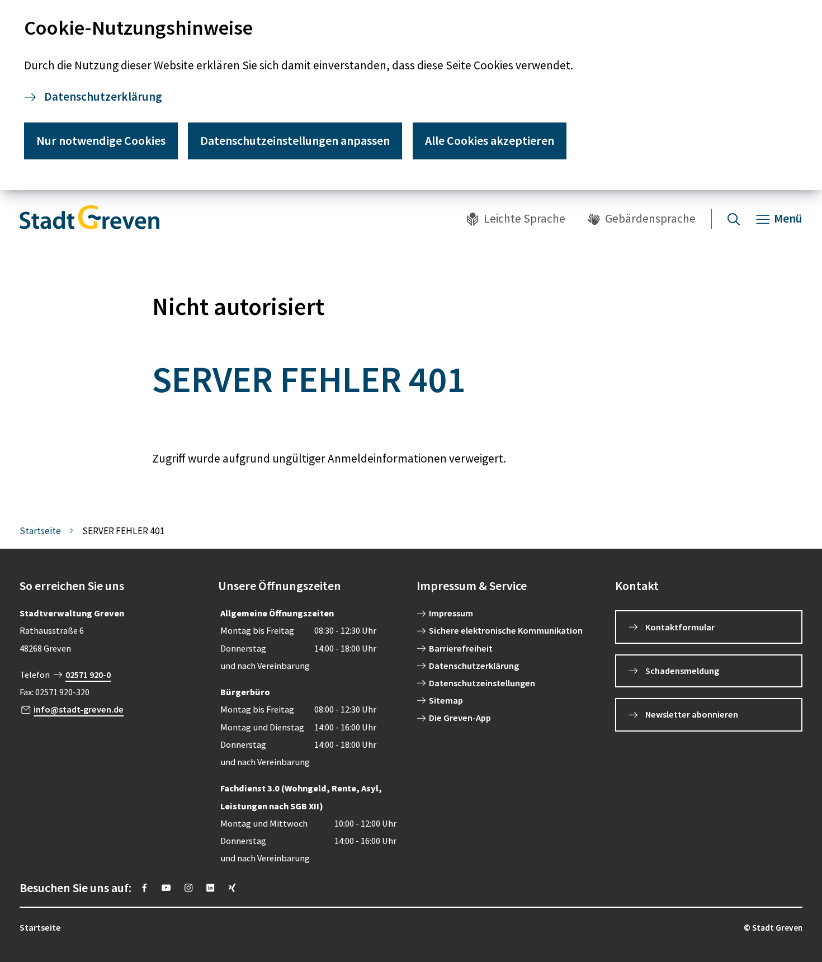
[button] (113, 586)
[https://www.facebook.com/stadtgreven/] (144, 887)
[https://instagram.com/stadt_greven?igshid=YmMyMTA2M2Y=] (188, 887)
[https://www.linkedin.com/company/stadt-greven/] (210, 887)
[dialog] (411, 95)
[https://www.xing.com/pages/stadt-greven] (232, 887)
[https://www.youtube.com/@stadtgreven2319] (166, 887)
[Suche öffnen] (733, 219)
